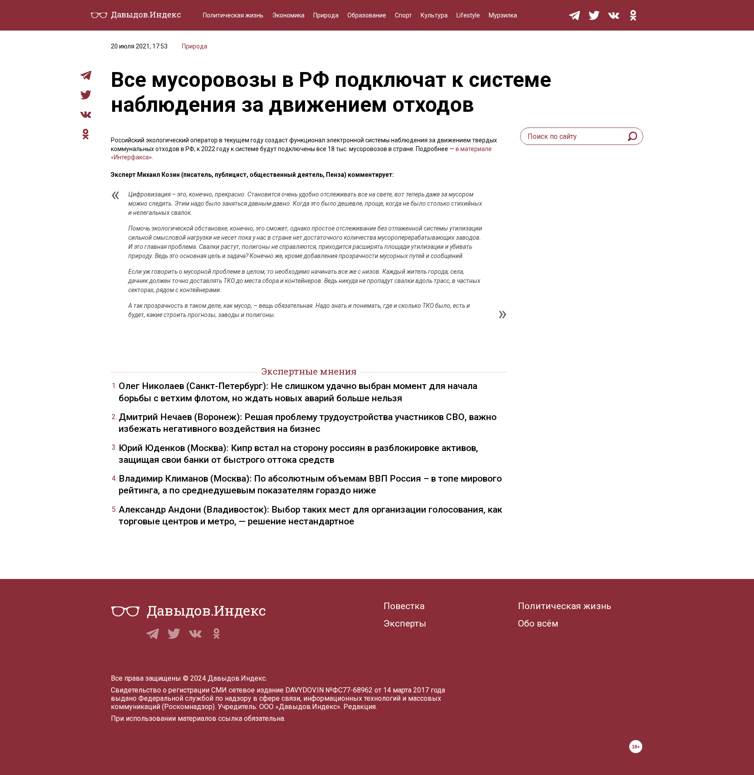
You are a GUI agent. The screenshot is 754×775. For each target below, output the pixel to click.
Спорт (403, 15)
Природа (326, 15)
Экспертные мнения (308, 371)
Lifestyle (468, 15)
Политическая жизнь (233, 15)
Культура (434, 15)
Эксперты (405, 623)
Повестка (404, 606)
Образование (366, 15)
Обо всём (538, 623)
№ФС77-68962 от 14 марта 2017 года (385, 690)
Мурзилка (503, 15)
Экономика (288, 15)
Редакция (359, 707)
